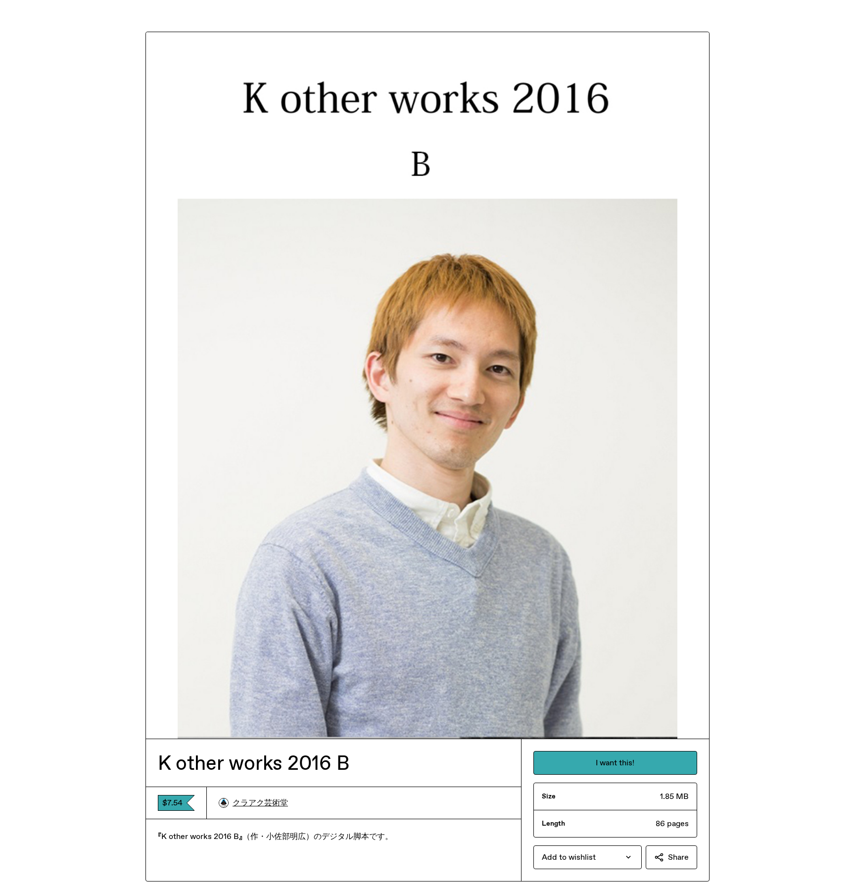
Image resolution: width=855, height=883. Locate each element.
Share (678, 857)
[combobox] (587, 857)
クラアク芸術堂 (260, 802)
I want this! (615, 762)
